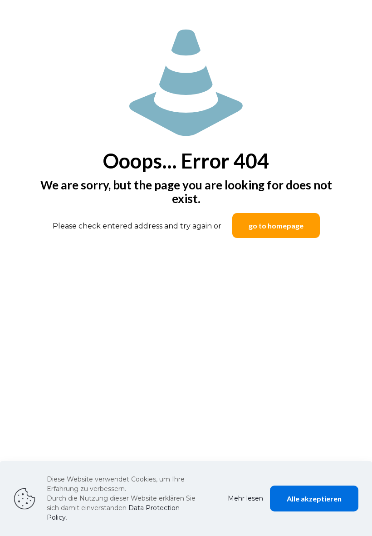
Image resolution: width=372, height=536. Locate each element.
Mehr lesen (245, 498)
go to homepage (276, 225)
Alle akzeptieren (314, 498)
